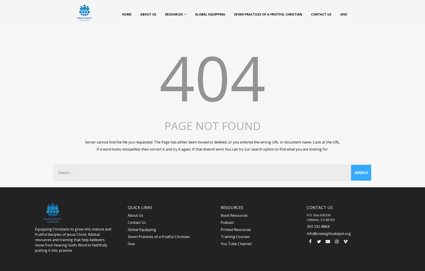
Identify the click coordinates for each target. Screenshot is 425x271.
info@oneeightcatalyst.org (329, 233)
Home (126, 14)
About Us (148, 14)
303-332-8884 (318, 226)
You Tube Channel (236, 243)
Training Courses (235, 236)
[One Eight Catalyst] (84, 12)
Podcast (227, 222)
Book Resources (234, 215)
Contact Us (321, 14)
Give (343, 14)
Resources (174, 14)
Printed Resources (236, 229)
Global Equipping (210, 14)
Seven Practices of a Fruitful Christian (268, 14)
